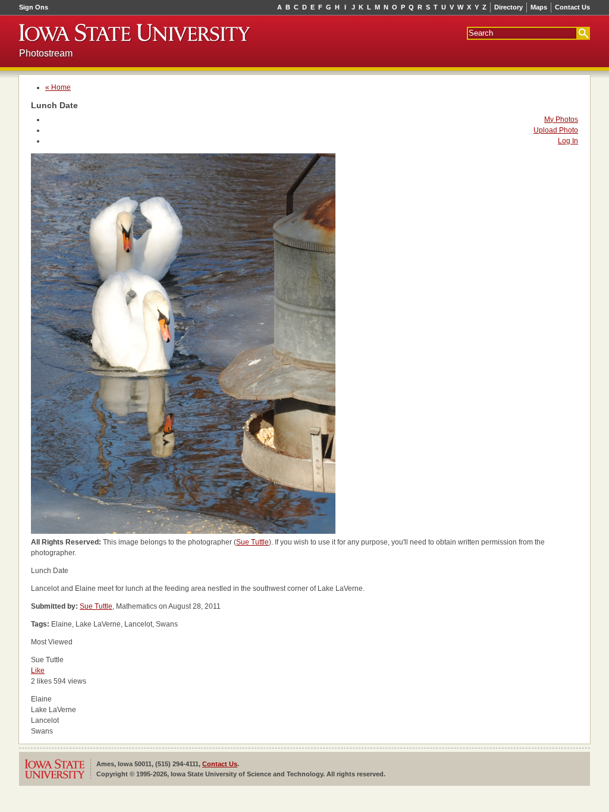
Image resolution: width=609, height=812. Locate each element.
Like (38, 670)
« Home (58, 87)
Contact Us (572, 7)
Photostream (46, 53)
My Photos (561, 119)
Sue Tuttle (252, 542)
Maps (538, 7)
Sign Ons (33, 7)
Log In (568, 141)
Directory (508, 7)
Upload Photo (555, 130)
